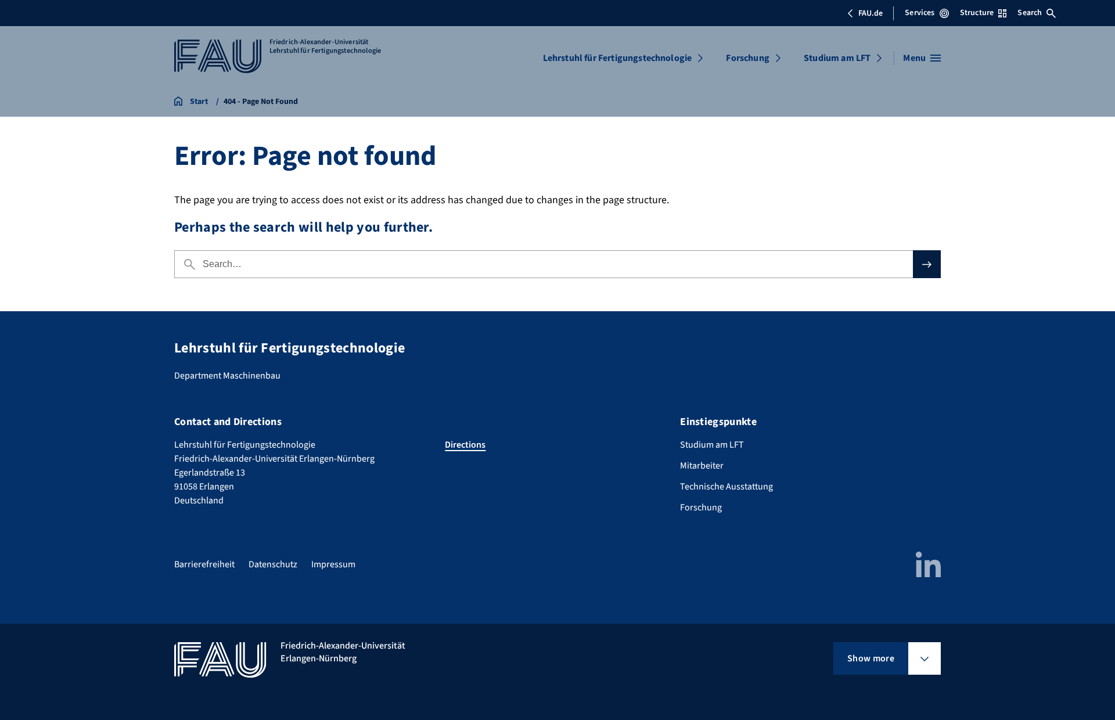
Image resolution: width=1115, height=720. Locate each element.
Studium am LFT (837, 58)
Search (1029, 13)
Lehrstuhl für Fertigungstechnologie (617, 58)
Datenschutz (273, 564)
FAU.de (870, 13)
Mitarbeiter (702, 465)
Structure (977, 13)
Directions (465, 444)
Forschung (747, 58)
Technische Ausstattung (726, 486)
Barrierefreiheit (204, 564)
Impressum (333, 564)
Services (919, 13)
